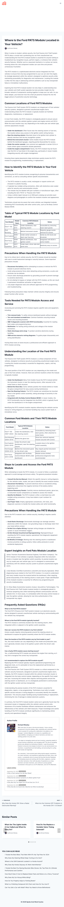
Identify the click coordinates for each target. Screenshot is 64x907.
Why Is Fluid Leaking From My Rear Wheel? (20, 773)
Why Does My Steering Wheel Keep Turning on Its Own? (23, 858)
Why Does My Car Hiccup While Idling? (18, 877)
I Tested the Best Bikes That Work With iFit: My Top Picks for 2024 (27, 854)
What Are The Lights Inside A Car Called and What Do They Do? (16, 827)
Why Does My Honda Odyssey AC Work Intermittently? (23, 865)
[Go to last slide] (5, 830)
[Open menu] (60, 3)
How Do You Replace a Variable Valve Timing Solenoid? (45, 827)
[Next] (59, 830)
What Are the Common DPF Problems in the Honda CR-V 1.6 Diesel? (48, 803)
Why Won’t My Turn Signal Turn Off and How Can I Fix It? (23, 782)
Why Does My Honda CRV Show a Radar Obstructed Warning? (15, 803)
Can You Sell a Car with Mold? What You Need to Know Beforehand (27, 887)
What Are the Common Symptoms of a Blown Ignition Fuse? (24, 777)
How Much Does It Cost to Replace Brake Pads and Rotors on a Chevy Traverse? (32, 874)
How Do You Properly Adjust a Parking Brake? (20, 881)
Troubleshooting (22, 771)
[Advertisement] (32, 19)
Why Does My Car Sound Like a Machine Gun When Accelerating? (26, 786)
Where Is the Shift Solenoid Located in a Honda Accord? (24, 861)
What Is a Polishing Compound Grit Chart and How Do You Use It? (27, 884)
